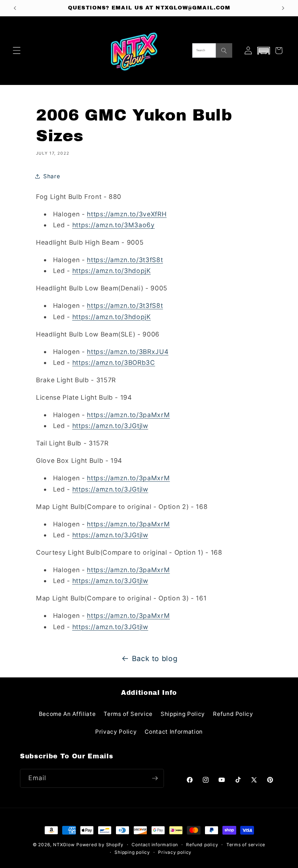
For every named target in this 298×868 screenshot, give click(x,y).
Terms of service (245, 844)
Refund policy (202, 844)
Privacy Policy (116, 731)
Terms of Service (128, 713)
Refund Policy (233, 713)
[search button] (224, 50)
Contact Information (174, 731)
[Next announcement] (283, 8)
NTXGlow (63, 844)
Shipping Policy (183, 713)
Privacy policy (175, 852)
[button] (16, 50)
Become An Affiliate (67, 713)
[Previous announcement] (15, 8)
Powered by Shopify (100, 844)
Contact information (155, 844)
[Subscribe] (155, 778)
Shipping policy (132, 852)
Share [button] (51, 176)
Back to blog (155, 658)
